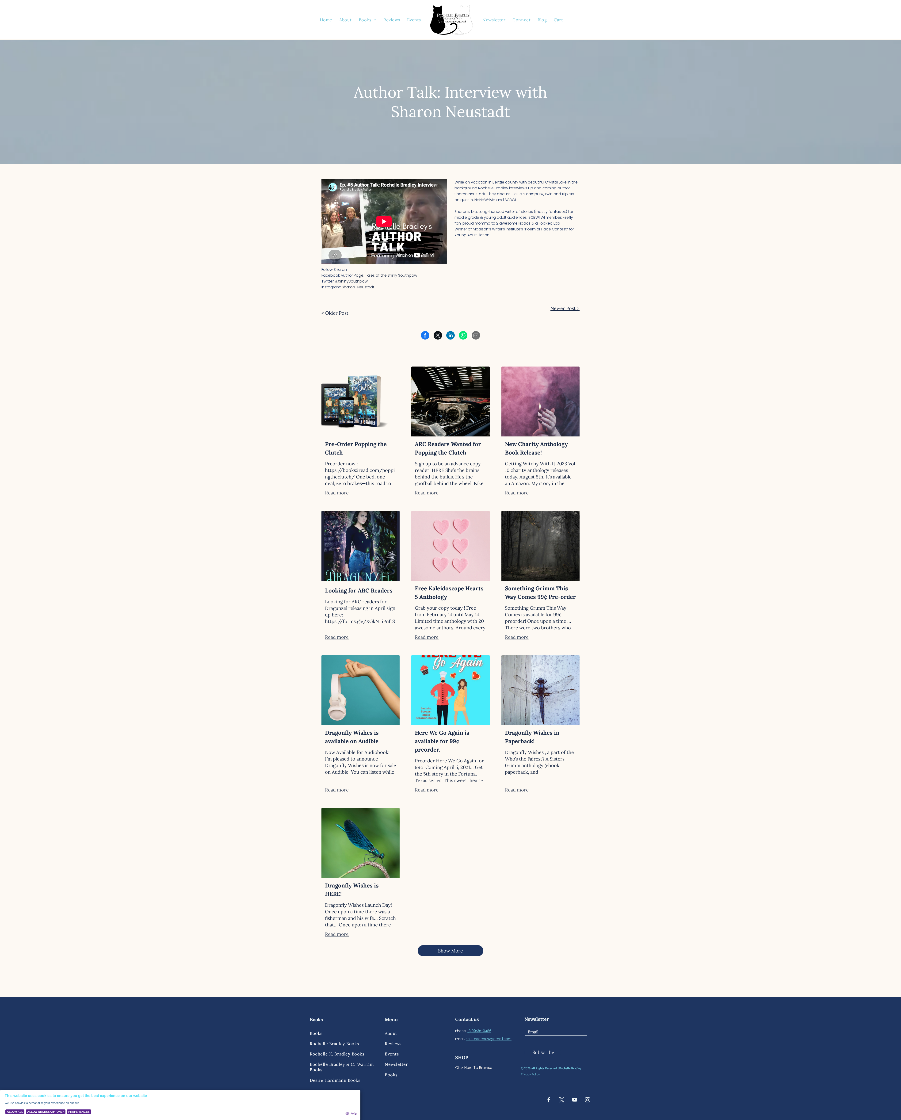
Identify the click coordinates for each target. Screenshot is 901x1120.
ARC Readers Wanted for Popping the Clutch (448, 448)
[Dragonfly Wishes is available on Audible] (360, 690)
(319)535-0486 (479, 1030)
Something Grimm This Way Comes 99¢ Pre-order (540, 592)
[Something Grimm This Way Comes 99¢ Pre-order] (540, 546)
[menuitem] (326, 19)
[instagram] (587, 1100)
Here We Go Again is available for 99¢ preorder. (442, 741)
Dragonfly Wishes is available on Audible (352, 737)
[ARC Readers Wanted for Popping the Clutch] (450, 401)
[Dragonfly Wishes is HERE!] (360, 843)
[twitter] (561, 1100)
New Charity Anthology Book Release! (536, 448)
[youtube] (574, 1100)
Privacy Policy (530, 1074)
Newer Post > (565, 308)
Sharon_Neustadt (358, 287)
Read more (337, 493)
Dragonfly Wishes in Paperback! (532, 737)
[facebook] (549, 1100)
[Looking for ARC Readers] (360, 546)
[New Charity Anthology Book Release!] (540, 401)
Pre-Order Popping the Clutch (356, 448)
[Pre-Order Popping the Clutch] (360, 401)
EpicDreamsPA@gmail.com (489, 1038)
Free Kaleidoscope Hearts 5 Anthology (449, 592)
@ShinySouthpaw (351, 281)
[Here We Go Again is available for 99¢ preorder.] (450, 690)
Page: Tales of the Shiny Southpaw (385, 275)
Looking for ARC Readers (359, 590)
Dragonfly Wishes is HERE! (352, 890)
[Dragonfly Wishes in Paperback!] (540, 690)
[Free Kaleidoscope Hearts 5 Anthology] (450, 546)
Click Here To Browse (473, 1067)
